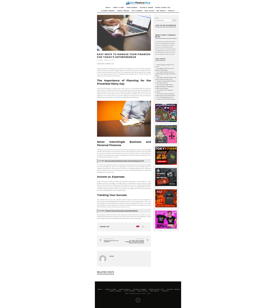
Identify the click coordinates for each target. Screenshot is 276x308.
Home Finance (132, 7)
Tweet (142, 226)
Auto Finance (137, 10)
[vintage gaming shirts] (166, 207)
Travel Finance (123, 10)
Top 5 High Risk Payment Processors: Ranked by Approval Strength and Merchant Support (165, 73)
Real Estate (149, 10)
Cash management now (118, 97)
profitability (118, 199)
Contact (171, 10)
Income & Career (146, 7)
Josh (100, 60)
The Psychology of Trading (111, 241)
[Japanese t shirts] (166, 164)
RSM (128, 166)
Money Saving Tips (162, 7)
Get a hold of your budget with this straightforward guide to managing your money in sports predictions (164, 86)
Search (156, 18)
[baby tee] (166, 228)
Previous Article (109, 238)
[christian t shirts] (166, 143)
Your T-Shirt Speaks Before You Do (165, 97)
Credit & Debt (118, 7)
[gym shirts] (166, 185)
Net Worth (161, 10)
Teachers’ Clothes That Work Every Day (166, 99)
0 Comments (108, 63)
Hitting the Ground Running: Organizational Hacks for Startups (134, 242)
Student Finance (108, 10)
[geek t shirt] (166, 121)
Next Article (140, 238)
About (108, 7)
